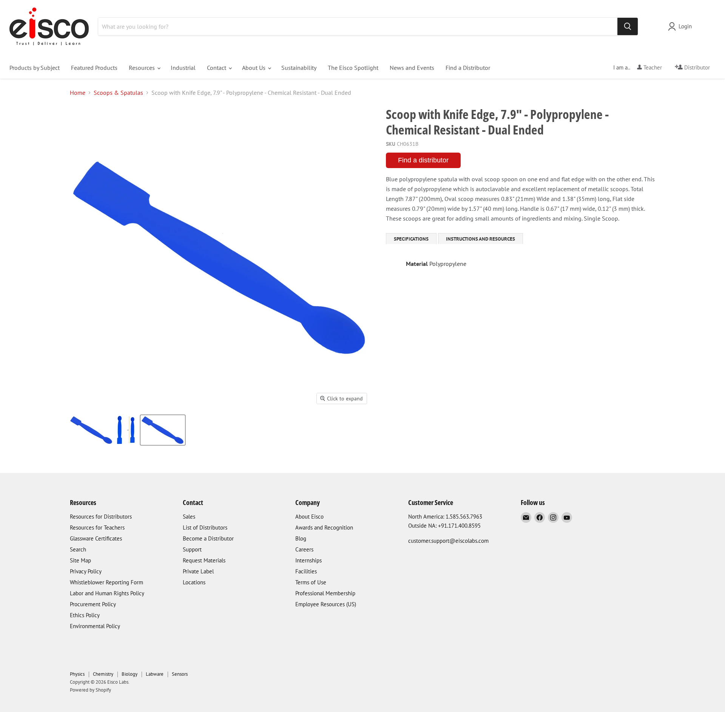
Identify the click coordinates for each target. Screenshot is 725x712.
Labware (155, 674)
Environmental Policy (95, 626)
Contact (217, 67)
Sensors (180, 674)
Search (78, 549)
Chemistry (103, 674)
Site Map (80, 560)
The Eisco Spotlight (353, 67)
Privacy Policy (86, 571)
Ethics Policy (85, 615)
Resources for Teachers (97, 527)
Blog (300, 538)
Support (192, 549)
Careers (304, 549)
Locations (194, 582)
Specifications (411, 239)
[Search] (627, 26)
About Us (254, 67)
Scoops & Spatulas (118, 92)
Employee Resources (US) (325, 604)
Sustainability (298, 67)
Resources (142, 67)
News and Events (412, 67)
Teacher (652, 67)
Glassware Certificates (96, 538)
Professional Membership (325, 593)
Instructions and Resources (480, 239)
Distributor (696, 67)
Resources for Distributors (101, 516)
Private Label (198, 571)
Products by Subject (34, 67)
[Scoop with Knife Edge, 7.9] (91, 430)
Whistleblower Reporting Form (106, 582)
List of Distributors (205, 527)
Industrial (183, 67)
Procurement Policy (93, 604)
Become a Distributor (208, 538)
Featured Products (94, 67)
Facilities (306, 571)
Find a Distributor (468, 67)
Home (77, 92)
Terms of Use (310, 582)
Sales (189, 516)
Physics (77, 674)
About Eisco (309, 516)
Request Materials (204, 560)
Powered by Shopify (90, 690)
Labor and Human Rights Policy (107, 593)
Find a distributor (423, 160)
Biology (129, 674)
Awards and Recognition (324, 527)
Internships (308, 560)
